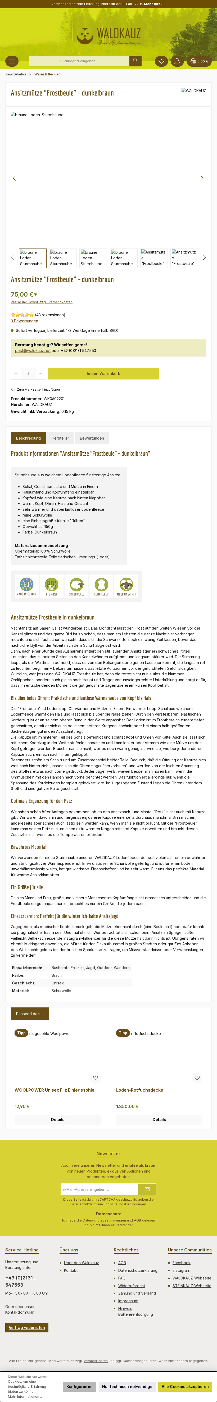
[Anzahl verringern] (16, 373)
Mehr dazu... (155, 4)
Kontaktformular (19, 1312)
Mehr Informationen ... (25, 1397)
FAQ (121, 1278)
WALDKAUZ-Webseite (192, 1278)
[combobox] (79, 61)
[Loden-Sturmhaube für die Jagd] (108, 178)
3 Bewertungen (24, 321)
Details (57, 1119)
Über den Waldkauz (81, 1262)
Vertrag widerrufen (27, 1327)
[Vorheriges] (15, 178)
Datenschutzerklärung (137, 1270)
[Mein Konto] (177, 61)
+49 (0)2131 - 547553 (20, 1281)
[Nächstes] (202, 178)
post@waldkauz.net (33, 350)
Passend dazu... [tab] (30, 1013)
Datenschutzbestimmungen (104, 1220)
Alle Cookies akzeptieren (185, 1386)
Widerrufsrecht (131, 1285)
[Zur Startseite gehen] (108, 34)
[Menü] (12, 61)
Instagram (181, 1270)
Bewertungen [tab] (92, 438)
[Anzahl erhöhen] (41, 373)
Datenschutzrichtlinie (86, 1204)
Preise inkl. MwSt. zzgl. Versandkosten (42, 302)
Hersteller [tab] (60, 438)
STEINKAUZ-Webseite (192, 1285)
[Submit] (147, 1189)
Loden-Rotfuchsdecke (139, 1090)
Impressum (128, 1301)
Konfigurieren (79, 1386)
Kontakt (71, 1270)
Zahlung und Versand (137, 1293)
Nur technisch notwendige (127, 1386)
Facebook (182, 1262)
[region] (108, 190)
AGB (137, 1220)
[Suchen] (135, 61)
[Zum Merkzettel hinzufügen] (95, 1078)
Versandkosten (96, 1361)
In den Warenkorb (103, 373)
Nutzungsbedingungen (128, 1204)
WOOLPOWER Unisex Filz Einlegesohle (54, 1090)
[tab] (28, 438)
